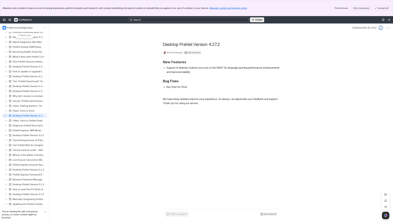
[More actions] (45, 28)
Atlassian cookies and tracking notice (228, 8)
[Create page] (385, 206)
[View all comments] (385, 194)
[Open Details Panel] (385, 200)
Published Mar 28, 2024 (364, 27)
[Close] (45, 212)
